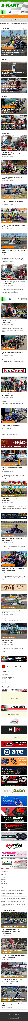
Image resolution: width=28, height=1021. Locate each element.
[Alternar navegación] (3, 16)
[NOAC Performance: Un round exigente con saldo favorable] (14, 384)
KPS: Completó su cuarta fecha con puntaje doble (13, 898)
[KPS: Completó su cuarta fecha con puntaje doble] (14, 311)
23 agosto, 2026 (5, 204)
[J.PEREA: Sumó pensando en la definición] (14, 601)
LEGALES (15, 149)
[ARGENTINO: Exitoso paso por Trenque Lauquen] (14, 241)
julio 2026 (3, 876)
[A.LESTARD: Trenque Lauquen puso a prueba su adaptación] (14, 559)
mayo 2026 (3, 879)
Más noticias (6, 133)
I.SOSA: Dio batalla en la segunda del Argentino (12, 901)
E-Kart (11, 54)
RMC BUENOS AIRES (7, 952)
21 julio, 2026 (5, 1007)
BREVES (4, 149)
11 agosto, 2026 (5, 935)
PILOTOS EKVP (12, 107)
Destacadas (6, 28)
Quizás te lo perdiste (8, 910)
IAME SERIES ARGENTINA (19, 926)
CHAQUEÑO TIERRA (6, 70)
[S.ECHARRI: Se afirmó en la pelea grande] (14, 458)
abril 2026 (3, 881)
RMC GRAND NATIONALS (19, 976)
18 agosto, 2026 (5, 91)
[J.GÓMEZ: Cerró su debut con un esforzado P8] (14, 489)
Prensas (4, 96)
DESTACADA (11, 48)
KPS (8, 173)
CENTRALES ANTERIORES (8, 926)
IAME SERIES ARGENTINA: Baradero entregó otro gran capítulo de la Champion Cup (12, 931)
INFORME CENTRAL (18, 950)
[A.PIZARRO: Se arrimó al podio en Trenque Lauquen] (14, 529)
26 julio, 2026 (5, 983)
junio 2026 (3, 877)
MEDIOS (13, 70)
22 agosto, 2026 (5, 228)
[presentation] (24, 28)
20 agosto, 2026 (5, 75)
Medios (4, 59)
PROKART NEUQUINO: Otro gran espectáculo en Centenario (11, 89)
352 (16, 667)
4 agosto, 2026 (5, 959)
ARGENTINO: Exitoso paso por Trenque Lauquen (12, 51)
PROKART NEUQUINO (11, 86)
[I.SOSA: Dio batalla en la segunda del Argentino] (14, 342)
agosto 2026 (4, 874)
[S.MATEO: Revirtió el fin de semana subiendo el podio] (14, 631)
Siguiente (22, 667)
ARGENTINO (5, 48)
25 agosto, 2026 (5, 54)
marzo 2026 (4, 883)
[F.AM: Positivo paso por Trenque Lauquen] (14, 415)
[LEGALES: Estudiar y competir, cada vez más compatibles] (14, 272)
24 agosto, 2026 (5, 112)
